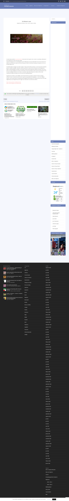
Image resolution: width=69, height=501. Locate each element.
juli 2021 (47, 418)
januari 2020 (48, 463)
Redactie (23, 23)
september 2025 (48, 294)
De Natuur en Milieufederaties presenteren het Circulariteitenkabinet (9, 115)
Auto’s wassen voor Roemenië (11, 284)
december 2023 (48, 346)
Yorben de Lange (55, 223)
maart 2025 (48, 309)
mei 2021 (47, 423)
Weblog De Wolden (55, 146)
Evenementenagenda (55, 143)
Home (27, 5)
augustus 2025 (48, 297)
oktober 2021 (48, 411)
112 (25, 267)
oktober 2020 (48, 441)
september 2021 (48, 413)
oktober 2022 (48, 381)
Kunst (26, 294)
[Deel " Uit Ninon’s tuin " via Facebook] (23, 91)
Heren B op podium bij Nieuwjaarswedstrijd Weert (18, 1)
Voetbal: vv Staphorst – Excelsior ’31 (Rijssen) (14, 293)
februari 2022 (48, 401)
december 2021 (48, 406)
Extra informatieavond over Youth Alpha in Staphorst (14, 281)
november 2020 (48, 438)
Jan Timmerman (55, 221)
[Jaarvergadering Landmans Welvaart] (32, 107)
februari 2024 (48, 341)
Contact (52, 5)
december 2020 (48, 436)
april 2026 (47, 277)
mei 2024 (47, 334)
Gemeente (26, 289)
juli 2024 (47, 329)
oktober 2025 (48, 292)
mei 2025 (47, 304)
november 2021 (48, 408)
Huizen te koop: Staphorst (56, 168)
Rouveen (26, 319)
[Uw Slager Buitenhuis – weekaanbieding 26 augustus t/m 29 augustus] (4, 268)
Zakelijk (26, 334)
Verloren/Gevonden (55, 176)
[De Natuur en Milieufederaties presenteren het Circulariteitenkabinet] (9, 109)
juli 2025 (47, 299)
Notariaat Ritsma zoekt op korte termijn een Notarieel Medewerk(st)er (14, 298)
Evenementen (13, 282)
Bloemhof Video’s (56, 210)
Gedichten (26, 287)
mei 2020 (47, 453)
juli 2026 (47, 270)
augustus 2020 (48, 446)
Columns (26, 272)
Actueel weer (54, 158)
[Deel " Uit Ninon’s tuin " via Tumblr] (29, 91)
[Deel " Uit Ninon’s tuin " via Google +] (27, 91)
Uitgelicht (26, 327)
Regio (26, 314)
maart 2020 (48, 458)
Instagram (53, 156)
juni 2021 (47, 421)
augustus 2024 (48, 327)
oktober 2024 (48, 322)
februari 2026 (48, 282)
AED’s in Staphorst (55, 161)
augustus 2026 (48, 267)
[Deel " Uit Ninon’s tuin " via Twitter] (25, 91)
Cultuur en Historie (13, 290)
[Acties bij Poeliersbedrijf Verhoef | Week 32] (4, 277)
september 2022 (48, 384)
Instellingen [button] (49, 499)
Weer (46, 494)
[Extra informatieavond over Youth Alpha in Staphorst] (4, 281)
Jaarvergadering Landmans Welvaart (31, 110)
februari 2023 (48, 371)
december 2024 (48, 317)
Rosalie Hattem (55, 213)
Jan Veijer (54, 226)
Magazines (48, 479)
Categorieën (46, 5)
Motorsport (27, 299)
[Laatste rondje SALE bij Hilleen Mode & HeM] (4, 273)
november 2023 (48, 349)
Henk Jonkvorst (55, 216)
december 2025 (48, 287)
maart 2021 (48, 428)
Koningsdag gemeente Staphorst (51, 477)
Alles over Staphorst (38, 5)
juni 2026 (47, 272)
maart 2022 (48, 398)
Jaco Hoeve (54, 218)
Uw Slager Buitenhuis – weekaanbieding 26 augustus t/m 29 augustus (14, 268)
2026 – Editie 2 (49, 484)
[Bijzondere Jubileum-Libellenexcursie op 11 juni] (43, 109)
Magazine (26, 297)
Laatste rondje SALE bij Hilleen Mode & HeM (14, 272)
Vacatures (12, 299)
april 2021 (47, 426)
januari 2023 (48, 374)
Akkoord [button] (54, 499)
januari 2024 (48, 344)
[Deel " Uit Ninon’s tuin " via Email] (33, 91)
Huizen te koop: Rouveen (56, 163)
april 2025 (47, 307)
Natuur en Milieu (33, 23)
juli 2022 (47, 389)
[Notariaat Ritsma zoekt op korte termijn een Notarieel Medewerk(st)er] (4, 298)
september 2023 (48, 354)
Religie (26, 317)
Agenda (30, 5)
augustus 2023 (48, 356)
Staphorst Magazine (61, 5)
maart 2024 (48, 339)
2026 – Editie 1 (49, 482)
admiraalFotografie (56, 212)
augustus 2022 (48, 386)
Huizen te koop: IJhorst (56, 166)
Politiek (26, 309)
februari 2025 (48, 312)
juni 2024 (47, 332)
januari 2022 (48, 403)
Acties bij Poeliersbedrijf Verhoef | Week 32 (14, 276)
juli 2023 (47, 359)
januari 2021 (48, 433)
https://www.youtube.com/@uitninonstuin (13, 82)
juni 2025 (47, 302)
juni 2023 (47, 361)
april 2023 (47, 366)
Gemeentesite (54, 171)
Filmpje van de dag (28, 282)
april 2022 (47, 396)
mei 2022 (47, 394)
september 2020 (48, 443)
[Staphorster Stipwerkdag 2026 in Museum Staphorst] (4, 289)
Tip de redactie (54, 173)
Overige (26, 307)
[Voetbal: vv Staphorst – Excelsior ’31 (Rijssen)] (4, 294)
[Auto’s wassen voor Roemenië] (4, 285)
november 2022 (48, 379)
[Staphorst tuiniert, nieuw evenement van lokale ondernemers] (21, 109)
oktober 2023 (48, 351)
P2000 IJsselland (54, 153)
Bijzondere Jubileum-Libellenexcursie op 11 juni (43, 114)
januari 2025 (48, 314)
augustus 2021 (48, 416)
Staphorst (26, 324)
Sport (11, 294)
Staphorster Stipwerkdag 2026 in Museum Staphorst (13, 289)
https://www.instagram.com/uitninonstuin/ (13, 83)
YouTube (53, 151)
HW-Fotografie (55, 228)
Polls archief (48, 489)
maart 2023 (48, 369)
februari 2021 (48, 431)
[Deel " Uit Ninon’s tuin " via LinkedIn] (31, 91)
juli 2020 (47, 448)
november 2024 (48, 319)
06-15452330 (37, 93)
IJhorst (26, 292)
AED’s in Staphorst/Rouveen (50, 469)
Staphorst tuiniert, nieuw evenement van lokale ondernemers (20, 114)
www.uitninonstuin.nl (18, 59)
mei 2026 (47, 275)
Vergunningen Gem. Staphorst (57, 148)
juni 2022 (47, 391)
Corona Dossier (27, 275)
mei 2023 (47, 364)
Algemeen (12, 269)
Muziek (26, 302)
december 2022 (48, 376)
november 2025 (48, 289)
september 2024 (48, 324)
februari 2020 (48, 460)
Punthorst (26, 312)
